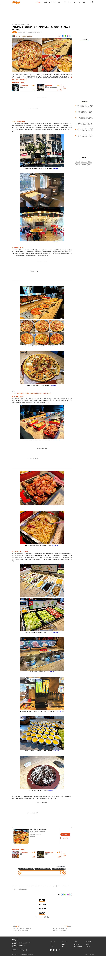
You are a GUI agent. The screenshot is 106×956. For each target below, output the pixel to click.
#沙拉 (54, 886)
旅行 (65, 2)
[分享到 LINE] (65, 36)
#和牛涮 (78, 164)
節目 (50, 2)
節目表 (63, 944)
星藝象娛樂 (88, 946)
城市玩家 (38, 2)
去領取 (34, 89)
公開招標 (87, 943)
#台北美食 (15, 886)
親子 (75, 2)
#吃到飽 (28, 886)
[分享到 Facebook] (62, 36)
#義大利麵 (44, 886)
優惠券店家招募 (65, 941)
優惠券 (45, 2)
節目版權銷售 (88, 941)
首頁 (13, 24)
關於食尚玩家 (52, 941)
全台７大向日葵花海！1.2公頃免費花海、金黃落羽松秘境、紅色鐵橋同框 (85, 130)
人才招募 (51, 944)
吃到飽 (27, 24)
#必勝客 (15, 889)
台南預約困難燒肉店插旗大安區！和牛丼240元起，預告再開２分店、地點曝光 (85, 118)
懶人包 (70, 2)
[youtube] (54, 950)
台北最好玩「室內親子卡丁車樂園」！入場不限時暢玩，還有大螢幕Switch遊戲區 (85, 135)
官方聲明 (87, 944)
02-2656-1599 (21, 946)
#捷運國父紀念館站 (22, 889)
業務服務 (75, 941)
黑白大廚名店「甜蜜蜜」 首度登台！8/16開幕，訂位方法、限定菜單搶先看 (85, 106)
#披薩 (33, 886)
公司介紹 (51, 943)
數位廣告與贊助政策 (78, 946)
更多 (84, 2)
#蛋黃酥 (90, 161)
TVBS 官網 (86, 954)
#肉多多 (90, 164)
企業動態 (51, 946)
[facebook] (51, 950)
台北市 (19, 24)
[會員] (93, 2)
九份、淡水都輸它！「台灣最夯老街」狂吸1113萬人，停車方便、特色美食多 (85, 112)
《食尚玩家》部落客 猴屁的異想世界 (24, 36)
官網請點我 (32, 836)
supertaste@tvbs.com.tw (22, 943)
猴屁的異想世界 (56, 168)
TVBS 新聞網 (92, 954)
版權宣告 (63, 946)
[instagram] (60, 950)
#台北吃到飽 (22, 886)
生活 (79, 2)
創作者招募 (64, 943)
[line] (57, 950)
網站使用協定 (76, 944)
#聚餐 (69, 886)
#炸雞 (38, 886)
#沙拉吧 (59, 886)
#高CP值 (64, 886)
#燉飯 (49, 886)
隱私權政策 (76, 943)
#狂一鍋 (78, 161)
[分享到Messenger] (68, 36)
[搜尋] (90, 2)
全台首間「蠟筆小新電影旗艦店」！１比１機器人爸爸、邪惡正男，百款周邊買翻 (85, 124)
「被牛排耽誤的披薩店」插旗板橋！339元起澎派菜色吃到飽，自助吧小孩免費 (31, 393)
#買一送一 (84, 161)
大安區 (23, 24)
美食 (59, 2)
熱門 (55, 2)
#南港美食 (84, 164)
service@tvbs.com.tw (21, 945)
